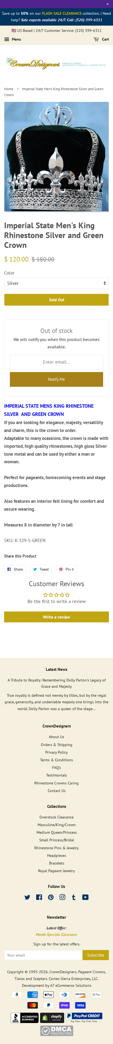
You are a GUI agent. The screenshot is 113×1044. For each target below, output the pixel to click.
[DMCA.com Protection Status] (56, 1034)
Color (9, 273)
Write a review (56, 617)
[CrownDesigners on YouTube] (85, 898)
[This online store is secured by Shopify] (52, 1021)
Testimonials (56, 775)
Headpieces (56, 855)
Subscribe (95, 955)
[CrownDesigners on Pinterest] (51, 898)
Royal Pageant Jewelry (56, 870)
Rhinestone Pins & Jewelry (56, 847)
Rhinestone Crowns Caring (56, 783)
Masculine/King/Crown (57, 824)
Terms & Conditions (56, 759)
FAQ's (56, 767)
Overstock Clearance (56, 817)
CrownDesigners (63, 971)
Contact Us (57, 790)
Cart (105, 39)
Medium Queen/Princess (56, 832)
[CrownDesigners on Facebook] (39, 898)
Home (8, 89)
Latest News (56, 669)
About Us (56, 736)
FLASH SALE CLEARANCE (61, 13)
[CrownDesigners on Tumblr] (74, 898)
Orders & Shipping (56, 744)
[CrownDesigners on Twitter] (27, 898)
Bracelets (56, 863)
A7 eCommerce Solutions (70, 985)
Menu (16, 39)
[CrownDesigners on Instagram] (62, 898)
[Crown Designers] (25, 1021)
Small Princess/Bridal (56, 839)
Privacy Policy (56, 752)
